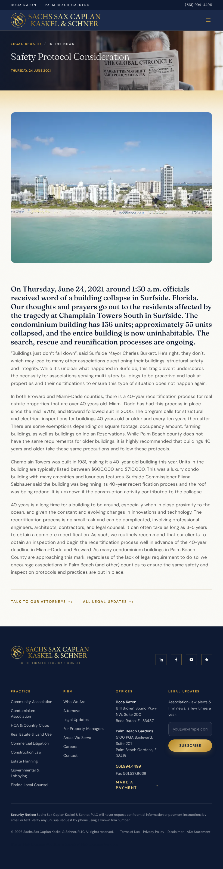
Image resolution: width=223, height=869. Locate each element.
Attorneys (71, 710)
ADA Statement (198, 832)
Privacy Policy (153, 832)
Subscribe (190, 745)
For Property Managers (83, 728)
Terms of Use (130, 832)
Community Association (31, 701)
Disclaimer (176, 832)
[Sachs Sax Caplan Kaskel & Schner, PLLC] (56, 20)
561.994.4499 (128, 766)
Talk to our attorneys (42, 601)
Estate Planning (24, 761)
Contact (70, 755)
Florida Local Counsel (29, 784)
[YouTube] (191, 659)
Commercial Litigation (30, 743)
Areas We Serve (77, 737)
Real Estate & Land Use (31, 734)
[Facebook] (176, 659)
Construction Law (26, 752)
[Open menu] (208, 20)
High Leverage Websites (41, 844)
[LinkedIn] (161, 659)
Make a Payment (138, 785)
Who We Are (74, 701)
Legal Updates (26, 44)
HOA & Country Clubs (30, 725)
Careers (70, 746)
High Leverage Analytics (99, 844)
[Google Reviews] (206, 659)
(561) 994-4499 (198, 4)
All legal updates (108, 601)
